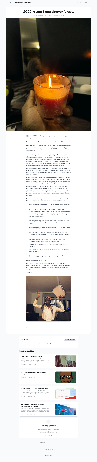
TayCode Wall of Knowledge (22, 2)
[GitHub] (47, 435)
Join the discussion (70, 339)
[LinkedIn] (49, 435)
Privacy (48, 445)
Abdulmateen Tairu (35, 135)
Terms (53, 445)
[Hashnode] (51, 435)
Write (86, 2)
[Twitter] (45, 435)
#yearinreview (30, 327)
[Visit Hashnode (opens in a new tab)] (48, 455)
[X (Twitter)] (40, 135)
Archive (44, 445)
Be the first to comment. (52, 344)
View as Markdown (60, 15)
